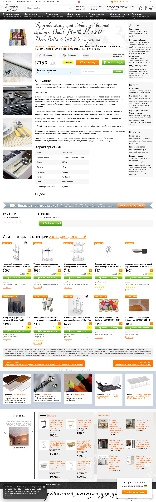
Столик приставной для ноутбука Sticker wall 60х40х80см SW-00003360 (84, 423)
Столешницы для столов (117, 18)
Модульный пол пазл (52, 18)
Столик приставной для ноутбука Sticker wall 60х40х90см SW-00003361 (57, 444)
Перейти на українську (134, 492)
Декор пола (52, 14)
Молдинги (27, 16)
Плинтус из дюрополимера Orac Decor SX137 (19, 444)
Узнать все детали (131, 205)
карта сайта (56, 484)
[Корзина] (151, 8)
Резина (65, 172)
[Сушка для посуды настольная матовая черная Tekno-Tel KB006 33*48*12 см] (108, 383)
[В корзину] (29, 270)
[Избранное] (140, 8)
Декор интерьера (119, 14)
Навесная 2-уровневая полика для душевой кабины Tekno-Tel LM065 (16, 266)
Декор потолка (11, 14)
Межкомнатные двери (117, 16)
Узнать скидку (115, 62)
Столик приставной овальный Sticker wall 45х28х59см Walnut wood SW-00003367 (56, 424)
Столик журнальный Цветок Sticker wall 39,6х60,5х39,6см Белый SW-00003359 (84, 466)
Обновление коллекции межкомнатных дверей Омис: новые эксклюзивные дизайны (114, 462)
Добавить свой (53, 223)
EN (150, 2)
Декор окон (73, 14)
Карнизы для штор (73, 16)
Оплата (133, 85)
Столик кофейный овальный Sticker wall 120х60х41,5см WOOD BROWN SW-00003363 (84, 445)
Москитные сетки (72, 18)
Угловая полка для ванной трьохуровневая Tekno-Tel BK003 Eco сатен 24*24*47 (75, 266)
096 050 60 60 (82, 7)
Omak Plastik (117, 56)
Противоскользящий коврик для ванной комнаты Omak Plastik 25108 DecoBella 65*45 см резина (44, 365)
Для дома (137, 14)
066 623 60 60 (82, 9)
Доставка (135, 25)
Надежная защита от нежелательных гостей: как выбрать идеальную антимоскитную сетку (116, 444)
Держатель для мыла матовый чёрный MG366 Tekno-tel (138, 265)
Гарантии (135, 132)
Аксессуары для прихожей (54, 431)
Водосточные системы (95, 18)
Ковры (47, 16)
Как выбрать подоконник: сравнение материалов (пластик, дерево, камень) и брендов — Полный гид (116, 426)
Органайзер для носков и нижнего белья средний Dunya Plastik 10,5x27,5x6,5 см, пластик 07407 (139, 396)
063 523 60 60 (96, 7)
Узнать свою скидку (18, 278)
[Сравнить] (145, 8)
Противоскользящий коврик (73, 157)
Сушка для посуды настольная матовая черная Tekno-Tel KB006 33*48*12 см (107, 396)
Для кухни (135, 16)
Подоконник (83, 16)
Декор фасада (96, 14)
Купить (118, 71)
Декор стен (30, 14)
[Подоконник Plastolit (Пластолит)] (17, 383)
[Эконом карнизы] (47, 383)
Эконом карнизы (46, 394)
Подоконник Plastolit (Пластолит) (15, 395)
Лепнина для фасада (95, 16)
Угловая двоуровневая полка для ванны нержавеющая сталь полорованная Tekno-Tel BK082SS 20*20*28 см (47, 268)
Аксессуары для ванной (67, 236)
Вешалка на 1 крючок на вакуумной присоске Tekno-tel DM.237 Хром (108, 266)
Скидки (121, 2)
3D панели (34, 16)
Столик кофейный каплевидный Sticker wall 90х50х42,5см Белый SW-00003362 (57, 466)
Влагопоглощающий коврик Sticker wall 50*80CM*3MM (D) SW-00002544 (138, 320)
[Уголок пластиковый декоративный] (78, 383)
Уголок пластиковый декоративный (76, 395)
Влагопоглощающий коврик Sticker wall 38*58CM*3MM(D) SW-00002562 (107, 320)
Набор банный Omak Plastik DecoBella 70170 (133, 365)
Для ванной (142, 16)
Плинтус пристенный (56, 16)
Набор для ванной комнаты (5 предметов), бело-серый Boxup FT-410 (47, 320)
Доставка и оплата (25, 2)
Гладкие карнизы (8, 16)
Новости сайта (104, 415)
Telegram (94, 9)
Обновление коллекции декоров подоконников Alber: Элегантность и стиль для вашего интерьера (144, 461)
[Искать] (70, 8)
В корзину (89, 62)
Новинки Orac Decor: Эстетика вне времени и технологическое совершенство (143, 424)
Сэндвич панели (33, 18)
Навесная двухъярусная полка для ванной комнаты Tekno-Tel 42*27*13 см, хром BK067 (77, 320)
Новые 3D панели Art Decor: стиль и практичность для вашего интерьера (143, 443)
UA (148, 2)
